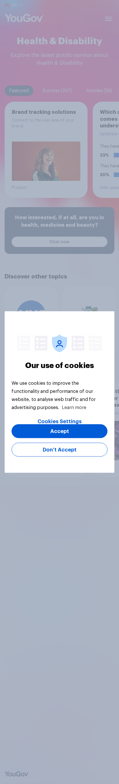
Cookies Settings (60, 421)
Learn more (74, 407)
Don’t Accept (60, 449)
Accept (59, 431)
